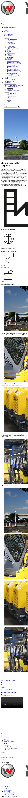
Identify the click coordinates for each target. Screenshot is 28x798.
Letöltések (9, 100)
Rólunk (7, 92)
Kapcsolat (6, 30)
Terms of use (7, 791)
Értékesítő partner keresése (10, 27)
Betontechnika (11, 40)
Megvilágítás (10, 57)
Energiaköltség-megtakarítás (13, 75)
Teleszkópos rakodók (13, 49)
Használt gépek (7, 82)
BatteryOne (9, 77)
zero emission (8, 59)
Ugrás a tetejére (4, 786)
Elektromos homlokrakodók (13, 70)
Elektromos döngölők (12, 65)
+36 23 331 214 (8, 689)
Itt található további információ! (8, 680)
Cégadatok (6, 788)
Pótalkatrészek (10, 88)
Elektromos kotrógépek (12, 69)
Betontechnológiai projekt (13, 90)
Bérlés (6, 78)
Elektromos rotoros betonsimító (14, 63)
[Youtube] (6, 762)
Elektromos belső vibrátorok (13, 62)
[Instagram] (3, 762)
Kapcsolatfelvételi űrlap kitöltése (10, 692)
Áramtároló (10, 55)
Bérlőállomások (10, 81)
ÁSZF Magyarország (9, 794)
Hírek (8, 97)
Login (5, 28)
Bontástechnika (11, 53)
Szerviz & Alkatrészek (10, 84)
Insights (8, 98)
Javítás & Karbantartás (12, 86)
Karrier (5, 32)
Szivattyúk (10, 58)
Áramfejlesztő (10, 54)
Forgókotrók (11, 46)
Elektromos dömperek (12, 73)
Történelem (9, 94)
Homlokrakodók (12, 47)
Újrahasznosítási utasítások (10, 792)
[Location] (1, 762)
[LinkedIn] (8, 762)
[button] (8, 34)
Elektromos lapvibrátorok (13, 66)
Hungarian (9, 35)
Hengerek (9, 44)
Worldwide (6, 31)
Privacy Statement (8, 790)
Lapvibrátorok (11, 43)
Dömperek (10, 50)
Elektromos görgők (11, 67)
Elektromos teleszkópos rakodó (14, 71)
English (5, 35)
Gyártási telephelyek (11, 96)
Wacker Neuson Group (9, 741)
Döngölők (10, 42)
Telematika (10, 89)
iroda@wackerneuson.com (7, 757)
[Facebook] (5, 762)
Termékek (7, 38)
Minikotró (9, 51)
